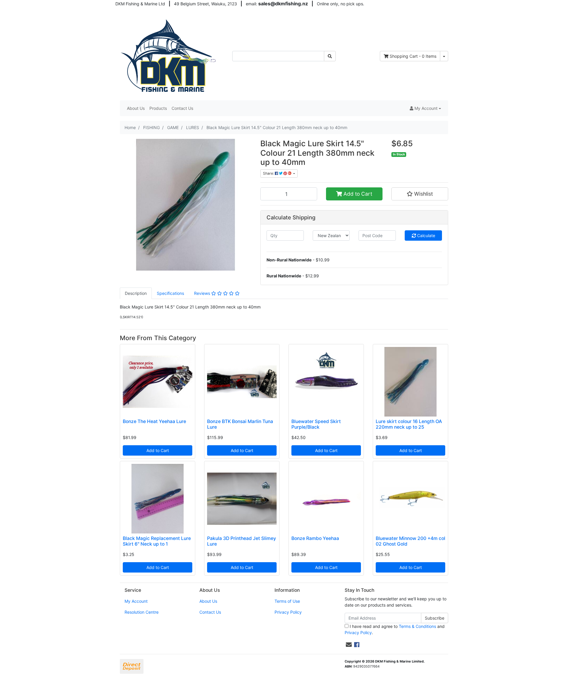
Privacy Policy (288, 612)
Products (158, 108)
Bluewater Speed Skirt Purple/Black (316, 424)
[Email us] (349, 644)
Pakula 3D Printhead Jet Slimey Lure (241, 541)
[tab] (136, 293)
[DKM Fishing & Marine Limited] (169, 55)
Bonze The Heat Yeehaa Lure (154, 421)
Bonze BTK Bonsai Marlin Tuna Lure (240, 424)
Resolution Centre (142, 612)
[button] (425, 108)
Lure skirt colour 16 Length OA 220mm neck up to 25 (409, 424)
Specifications (170, 293)
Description (136, 293)
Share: (269, 173)
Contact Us (182, 108)
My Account (136, 601)
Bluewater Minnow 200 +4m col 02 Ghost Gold (410, 541)
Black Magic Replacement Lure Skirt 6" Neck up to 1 (157, 541)
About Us (136, 108)
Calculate (425, 235)
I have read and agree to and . (395, 629)
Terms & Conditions (417, 626)
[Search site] (330, 56)
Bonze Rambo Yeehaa (315, 538)
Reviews (202, 293)
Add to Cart (357, 194)
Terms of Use (287, 601)
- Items (413, 56)
